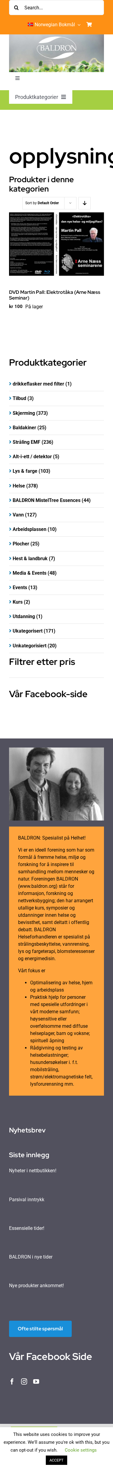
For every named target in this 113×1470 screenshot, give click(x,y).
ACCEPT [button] (56, 1460)
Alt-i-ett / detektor (32, 456)
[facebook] (12, 1382)
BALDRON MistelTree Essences (46, 500)
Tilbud (19, 398)
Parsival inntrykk (26, 1199)
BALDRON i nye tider (30, 1257)
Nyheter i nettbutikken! (32, 1170)
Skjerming (24, 413)
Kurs (18, 602)
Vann (18, 515)
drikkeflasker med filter (38, 384)
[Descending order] (84, 203)
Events (20, 587)
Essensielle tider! (26, 1228)
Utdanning (24, 616)
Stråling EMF (26, 442)
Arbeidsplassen (29, 529)
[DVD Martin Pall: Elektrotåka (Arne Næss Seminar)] (56, 244)
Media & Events (29, 573)
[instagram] (24, 1382)
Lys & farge (25, 471)
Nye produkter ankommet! (36, 1285)
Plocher (21, 544)
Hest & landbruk (30, 558)
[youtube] (36, 1382)
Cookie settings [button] (81, 1450)
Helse (19, 486)
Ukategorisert (27, 631)
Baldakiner (24, 427)
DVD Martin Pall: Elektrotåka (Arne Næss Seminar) (54, 295)
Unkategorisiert (29, 646)
